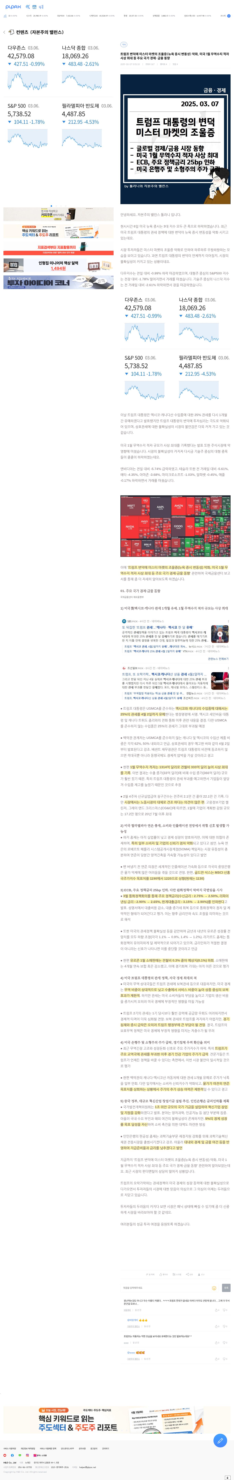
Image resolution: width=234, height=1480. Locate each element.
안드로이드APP (67, 1448)
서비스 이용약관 (9, 1448)
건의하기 (105, 1448)
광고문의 (93, 1448)
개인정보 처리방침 (28, 1448)
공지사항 (82, 1448)
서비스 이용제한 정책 (48, 1448)
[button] (51, 206)
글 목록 (152, 1274)
